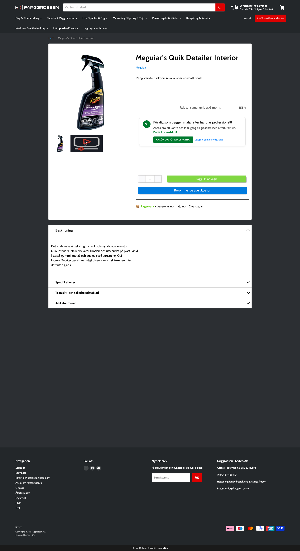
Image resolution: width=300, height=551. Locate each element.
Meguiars (141, 67)
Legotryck (20, 497)
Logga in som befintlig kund (209, 139)
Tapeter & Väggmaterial (61, 18)
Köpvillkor (20, 472)
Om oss (19, 487)
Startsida (20, 467)
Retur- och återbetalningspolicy (32, 477)
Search (18, 527)
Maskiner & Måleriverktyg (30, 28)
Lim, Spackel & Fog (94, 18)
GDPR (18, 503)
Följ (197, 478)
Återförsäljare (22, 492)
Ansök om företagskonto (270, 18)
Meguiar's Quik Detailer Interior (187, 57)
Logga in (247, 18)
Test (17, 508)
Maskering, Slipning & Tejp (129, 18)
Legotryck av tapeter (96, 28)
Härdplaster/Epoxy (64, 28)
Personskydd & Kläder (165, 18)
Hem (51, 38)
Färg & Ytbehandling (27, 18)
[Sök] (220, 7)
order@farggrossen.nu (237, 488)
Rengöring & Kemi (197, 18)
